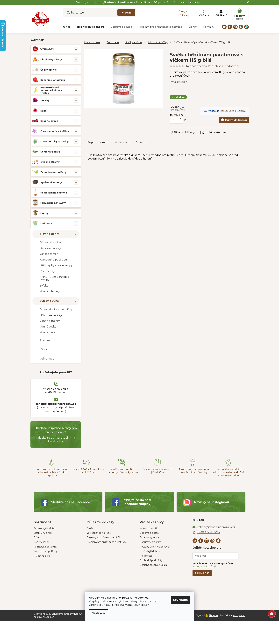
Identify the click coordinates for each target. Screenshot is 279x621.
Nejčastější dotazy (150, 551)
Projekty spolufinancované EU (104, 537)
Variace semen (49, 253)
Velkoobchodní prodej (99, 532)
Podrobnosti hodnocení (223, 66)
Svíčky (44, 285)
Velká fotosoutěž (149, 528)
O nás (90, 528)
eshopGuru (239, 615)
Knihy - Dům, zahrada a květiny (55, 278)
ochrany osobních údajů (204, 566)
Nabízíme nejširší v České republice (52, 472)
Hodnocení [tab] (122, 142)
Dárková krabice (50, 242)
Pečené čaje (48, 271)
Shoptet (213, 615)
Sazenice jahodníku (52, 80)
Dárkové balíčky (50, 248)
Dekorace (46, 223)
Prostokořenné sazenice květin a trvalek (51, 90)
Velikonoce (47, 358)
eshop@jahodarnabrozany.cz (55, 403)
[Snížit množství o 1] (180, 121)
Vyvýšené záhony (51, 182)
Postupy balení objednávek (155, 546)
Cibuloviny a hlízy (51, 59)
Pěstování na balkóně (53, 192)
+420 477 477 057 (55, 388)
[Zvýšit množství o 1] (180, 118)
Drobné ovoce (49, 121)
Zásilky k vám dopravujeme (158, 471)
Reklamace (146, 555)
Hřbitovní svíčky (51, 315)
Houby (44, 213)
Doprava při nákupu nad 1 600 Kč (87, 471)
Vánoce (44, 349)
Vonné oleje (47, 332)
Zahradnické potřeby (53, 172)
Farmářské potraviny (53, 202)
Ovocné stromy (49, 161)
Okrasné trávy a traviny (54, 141)
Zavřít (175, 129)
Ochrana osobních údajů (153, 564)
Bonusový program (150, 542)
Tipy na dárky (49, 233)
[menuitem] (67, 26)
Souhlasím (180, 599)
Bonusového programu (233, 110)
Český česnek (48, 69)
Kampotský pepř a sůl (54, 259)
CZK (183, 15)
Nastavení (99, 613)
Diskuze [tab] (141, 142)
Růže (43, 110)
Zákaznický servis (149, 537)
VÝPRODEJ (47, 49)
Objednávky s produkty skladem (228, 472)
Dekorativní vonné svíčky (56, 309)
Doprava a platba (149, 532)
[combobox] (99, 12)
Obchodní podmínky (151, 560)
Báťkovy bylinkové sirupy (56, 265)
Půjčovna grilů (42, 555)
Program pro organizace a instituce (107, 542)
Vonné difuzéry (50, 291)
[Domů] (93, 42)
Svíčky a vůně (49, 300)
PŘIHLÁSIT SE (202, 573)
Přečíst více (177, 81)
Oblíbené (204, 15)
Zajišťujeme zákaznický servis (122, 471)
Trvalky (44, 100)
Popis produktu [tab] (97, 142)
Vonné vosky (48, 326)
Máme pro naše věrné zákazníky (193, 471)
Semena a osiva (50, 151)
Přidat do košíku (236, 120)
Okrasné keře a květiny (54, 131)
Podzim (45, 340)
